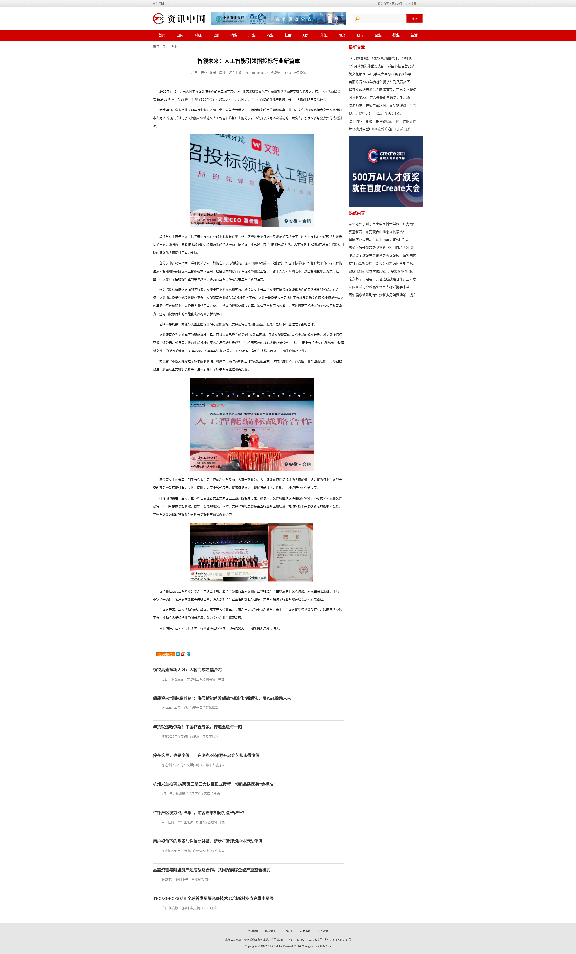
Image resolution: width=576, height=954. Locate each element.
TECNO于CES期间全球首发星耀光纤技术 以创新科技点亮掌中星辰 (213, 898)
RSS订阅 (288, 931)
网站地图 (397, 3)
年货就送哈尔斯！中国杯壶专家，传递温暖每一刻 (197, 727)
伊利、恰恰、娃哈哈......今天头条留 (375, 113)
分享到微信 (165, 654)
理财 (216, 35)
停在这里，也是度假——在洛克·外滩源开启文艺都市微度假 (206, 755)
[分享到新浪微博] (183, 654)
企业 (378, 35)
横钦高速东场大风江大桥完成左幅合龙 (187, 670)
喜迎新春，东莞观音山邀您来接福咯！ (377, 232)
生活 (414, 35)
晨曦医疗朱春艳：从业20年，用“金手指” (379, 240)
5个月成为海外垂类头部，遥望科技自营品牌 (382, 66)
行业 (396, 35)
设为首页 (383, 3)
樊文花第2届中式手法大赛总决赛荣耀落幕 (380, 74)
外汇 (324, 35)
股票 (306, 35)
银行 (360, 35)
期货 (342, 35)
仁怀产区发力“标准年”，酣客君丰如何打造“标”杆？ (199, 813)
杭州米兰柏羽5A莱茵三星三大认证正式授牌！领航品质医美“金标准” (214, 784)
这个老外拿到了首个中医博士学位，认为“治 (381, 224)
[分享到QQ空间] (178, 654)
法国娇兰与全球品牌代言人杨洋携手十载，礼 (382, 287)
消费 (234, 35)
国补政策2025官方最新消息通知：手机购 (379, 98)
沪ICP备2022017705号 (338, 940)
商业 (270, 35)
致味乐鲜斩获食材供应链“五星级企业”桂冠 (381, 271)
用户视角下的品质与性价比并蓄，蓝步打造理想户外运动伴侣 (207, 841)
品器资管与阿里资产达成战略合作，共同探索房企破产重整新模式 (211, 870)
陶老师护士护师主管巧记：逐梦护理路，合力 (382, 105)
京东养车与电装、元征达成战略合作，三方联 (382, 279)
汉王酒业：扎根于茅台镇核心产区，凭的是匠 (382, 121)
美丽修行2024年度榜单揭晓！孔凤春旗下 (379, 82)
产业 (252, 35)
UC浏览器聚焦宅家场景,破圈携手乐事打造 (380, 58)
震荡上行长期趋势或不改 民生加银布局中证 (381, 248)
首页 (162, 35)
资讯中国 (158, 3)
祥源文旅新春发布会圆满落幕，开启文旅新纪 (382, 90)
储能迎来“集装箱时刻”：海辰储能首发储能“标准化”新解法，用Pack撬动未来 (222, 698)
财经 (198, 35)
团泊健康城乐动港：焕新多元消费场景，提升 (382, 295)
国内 (180, 35)
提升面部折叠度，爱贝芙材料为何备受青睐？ (382, 263)
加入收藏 (410, 3)
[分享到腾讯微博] (188, 654)
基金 (288, 35)
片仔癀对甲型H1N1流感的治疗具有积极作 (380, 129)
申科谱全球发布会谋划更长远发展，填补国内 (382, 255)
